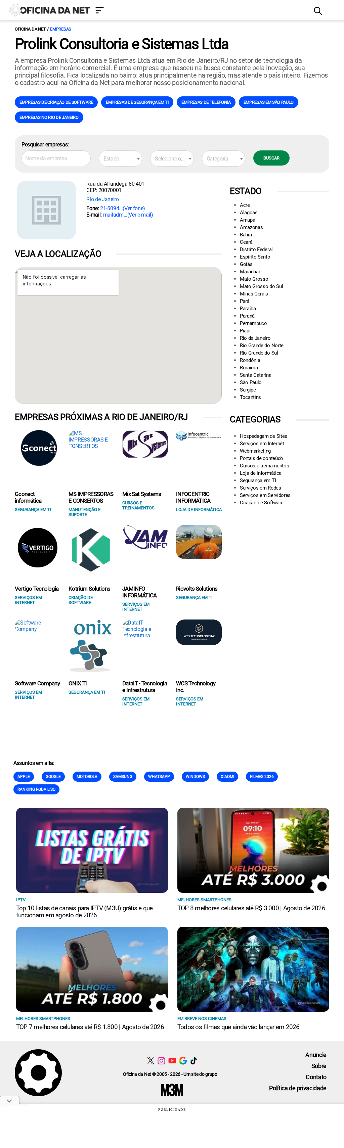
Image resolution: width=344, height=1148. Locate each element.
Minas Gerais (254, 294)
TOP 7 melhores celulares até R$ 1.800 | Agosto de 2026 (90, 1026)
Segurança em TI (258, 480)
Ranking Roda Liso (36, 789)
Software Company (37, 683)
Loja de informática (261, 473)
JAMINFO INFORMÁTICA (139, 592)
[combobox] (120, 158)
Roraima (249, 368)
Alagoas (249, 213)
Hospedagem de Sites (263, 436)
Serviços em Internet (262, 444)
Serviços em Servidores (265, 495)
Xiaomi (227, 776)
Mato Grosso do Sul (261, 286)
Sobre (319, 1065)
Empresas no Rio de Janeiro (49, 117)
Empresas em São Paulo (269, 102)
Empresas (60, 29)
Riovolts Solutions (197, 588)
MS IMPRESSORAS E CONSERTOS (91, 497)
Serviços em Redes (260, 488)
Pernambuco (253, 323)
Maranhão (250, 272)
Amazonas (251, 227)
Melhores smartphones (204, 899)
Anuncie (316, 1054)
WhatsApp (159, 776)
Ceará (246, 242)
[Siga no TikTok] (193, 1060)
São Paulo (251, 382)
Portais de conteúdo (261, 458)
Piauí (245, 331)
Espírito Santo (255, 257)
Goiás (246, 264)
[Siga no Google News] (183, 1060)
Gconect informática (28, 497)
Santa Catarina (255, 375)
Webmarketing (255, 451)
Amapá (247, 220)
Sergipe (248, 390)
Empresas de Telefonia (205, 102)
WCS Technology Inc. (195, 686)
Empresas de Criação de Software (56, 102)
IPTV (21, 899)
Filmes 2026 (262, 776)
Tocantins (250, 397)
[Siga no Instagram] (161, 1060)
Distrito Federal (256, 249)
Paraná (247, 316)
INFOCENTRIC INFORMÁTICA (193, 497)
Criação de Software (262, 503)
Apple (23, 776)
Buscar (271, 157)
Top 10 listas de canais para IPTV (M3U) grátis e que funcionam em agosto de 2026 (84, 912)
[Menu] (199, 11)
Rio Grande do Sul (259, 353)
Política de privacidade (298, 1088)
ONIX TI (78, 683)
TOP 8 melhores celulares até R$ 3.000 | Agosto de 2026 (251, 908)
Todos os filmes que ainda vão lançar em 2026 (238, 1026)
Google (53, 776)
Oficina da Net (30, 29)
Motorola (87, 776)
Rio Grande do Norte (262, 345)
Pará (245, 301)
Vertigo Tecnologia (37, 588)
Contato (316, 1077)
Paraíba (248, 309)
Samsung (122, 776)
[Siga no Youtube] (172, 1060)
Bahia (246, 235)
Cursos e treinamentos (264, 466)
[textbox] (120, 159)
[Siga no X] (150, 1060)
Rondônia (250, 360)
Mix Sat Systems (141, 494)
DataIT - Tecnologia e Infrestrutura (144, 686)
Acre (245, 205)
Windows (195, 776)
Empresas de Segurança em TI (137, 102)
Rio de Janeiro (102, 199)
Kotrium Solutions (89, 588)
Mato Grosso (254, 279)
